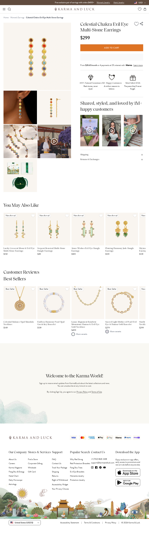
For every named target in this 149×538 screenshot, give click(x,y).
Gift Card (32, 471)
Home (6, 17)
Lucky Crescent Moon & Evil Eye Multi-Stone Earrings (19, 249)
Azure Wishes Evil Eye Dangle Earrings (85, 249)
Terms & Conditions (92, 522)
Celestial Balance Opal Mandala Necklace (18, 323)
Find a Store (33, 459)
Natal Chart (13, 475)
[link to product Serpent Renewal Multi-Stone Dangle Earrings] (53, 229)
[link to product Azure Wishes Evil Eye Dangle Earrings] (87, 229)
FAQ (54, 459)
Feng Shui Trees (76, 467)
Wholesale (32, 467)
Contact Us (56, 463)
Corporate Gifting (35, 463)
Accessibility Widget (60, 484)
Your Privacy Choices (60, 488)
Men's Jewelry (118, 2)
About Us (12, 459)
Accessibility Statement (69, 522)
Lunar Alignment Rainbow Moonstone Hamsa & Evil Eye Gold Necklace (85, 324)
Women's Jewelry (103, 2)
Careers (12, 463)
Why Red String (76, 459)
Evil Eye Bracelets (77, 471)
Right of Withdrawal (60, 480)
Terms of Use (97, 391)
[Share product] (141, 24)
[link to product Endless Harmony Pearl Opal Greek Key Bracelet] (53, 302)
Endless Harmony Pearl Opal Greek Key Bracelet (51, 323)
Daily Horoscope (15, 480)
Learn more (138, 65)
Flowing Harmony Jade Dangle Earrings (119, 249)
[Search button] (9, 9)
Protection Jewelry (77, 480)
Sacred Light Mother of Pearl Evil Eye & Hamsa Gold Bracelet (121, 323)
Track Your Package (59, 467)
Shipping (55, 471)
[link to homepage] (74, 9)
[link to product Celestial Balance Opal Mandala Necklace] (19, 302)
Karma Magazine (15, 467)
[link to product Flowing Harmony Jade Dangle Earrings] (121, 229)
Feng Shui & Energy (16, 471)
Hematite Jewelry (77, 475)
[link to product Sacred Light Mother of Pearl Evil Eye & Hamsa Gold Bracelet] (121, 302)
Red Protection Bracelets (80, 463)
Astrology (13, 484)
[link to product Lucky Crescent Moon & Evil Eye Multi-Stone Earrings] (19, 229)
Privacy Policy (82, 391)
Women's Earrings (17, 17)
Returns (55, 475)
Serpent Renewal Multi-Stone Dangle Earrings (51, 249)
